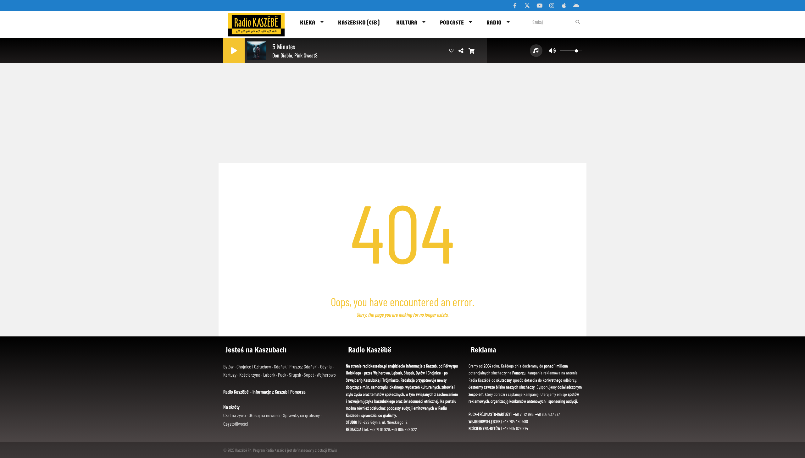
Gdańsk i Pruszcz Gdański (296, 366)
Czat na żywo (235, 415)
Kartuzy (230, 375)
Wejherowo (326, 375)
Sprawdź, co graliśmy (302, 415)
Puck (282, 375)
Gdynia (326, 366)
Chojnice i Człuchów (254, 366)
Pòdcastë (452, 22)
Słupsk (295, 375)
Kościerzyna (250, 375)
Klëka (307, 22)
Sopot (309, 375)
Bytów (229, 366)
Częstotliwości (235, 424)
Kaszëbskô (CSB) (359, 22)
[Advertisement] (402, 111)
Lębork (269, 375)
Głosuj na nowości (265, 415)
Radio (494, 22)
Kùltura (407, 22)
